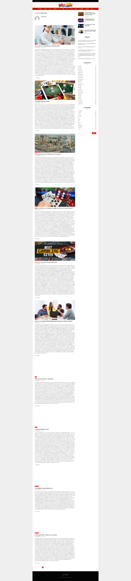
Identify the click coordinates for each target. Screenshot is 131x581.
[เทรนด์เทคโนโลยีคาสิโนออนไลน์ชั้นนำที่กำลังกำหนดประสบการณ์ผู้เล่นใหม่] (81, 31)
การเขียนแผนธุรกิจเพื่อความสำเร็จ (42, 429)
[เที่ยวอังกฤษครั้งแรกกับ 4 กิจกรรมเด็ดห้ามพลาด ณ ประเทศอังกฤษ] (55, 143)
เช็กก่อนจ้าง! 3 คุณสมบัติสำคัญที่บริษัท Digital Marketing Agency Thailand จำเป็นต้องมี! (54, 321)
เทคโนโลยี (87, 8)
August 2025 (80, 80)
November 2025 (80, 75)
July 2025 (79, 82)
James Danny (43, 16)
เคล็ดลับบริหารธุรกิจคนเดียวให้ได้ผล (83, 58)
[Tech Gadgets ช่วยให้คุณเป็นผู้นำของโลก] (55, 477)
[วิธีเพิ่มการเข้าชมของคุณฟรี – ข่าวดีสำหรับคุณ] (55, 368)
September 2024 (80, 84)
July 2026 (79, 66)
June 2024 (79, 85)
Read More (37, 77)
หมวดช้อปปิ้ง (81, 8)
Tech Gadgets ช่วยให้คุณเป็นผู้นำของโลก (44, 488)
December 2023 (80, 92)
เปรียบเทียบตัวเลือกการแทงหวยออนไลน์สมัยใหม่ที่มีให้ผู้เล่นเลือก (90, 20)
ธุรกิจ (67, 8)
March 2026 (80, 69)
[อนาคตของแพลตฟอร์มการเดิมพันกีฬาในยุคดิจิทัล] (81, 26)
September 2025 (80, 79)
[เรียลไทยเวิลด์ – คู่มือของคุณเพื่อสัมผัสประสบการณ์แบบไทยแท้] (65, 5)
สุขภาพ (71, 8)
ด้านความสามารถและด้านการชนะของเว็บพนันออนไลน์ (46, 262)
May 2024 (79, 87)
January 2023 (80, 103)
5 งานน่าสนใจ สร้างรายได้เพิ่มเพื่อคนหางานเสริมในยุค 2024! (47, 46)
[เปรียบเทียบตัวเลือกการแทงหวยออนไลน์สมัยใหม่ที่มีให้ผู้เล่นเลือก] (81, 20)
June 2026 (79, 67)
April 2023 (79, 98)
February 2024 (80, 90)
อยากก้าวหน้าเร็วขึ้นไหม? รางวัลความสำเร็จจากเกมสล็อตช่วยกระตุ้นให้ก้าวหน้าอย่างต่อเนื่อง (90, 13)
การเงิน (50, 8)
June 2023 (79, 97)
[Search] (95, 5)
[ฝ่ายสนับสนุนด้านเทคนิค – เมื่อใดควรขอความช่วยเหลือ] (55, 524)
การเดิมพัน (55, 8)
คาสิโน (63, 8)
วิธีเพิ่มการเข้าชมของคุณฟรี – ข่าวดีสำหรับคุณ (44, 379)
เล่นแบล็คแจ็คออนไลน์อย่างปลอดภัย (42, 101)
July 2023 (79, 95)
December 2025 (80, 74)
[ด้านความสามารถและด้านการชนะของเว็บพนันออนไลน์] (55, 251)
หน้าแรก (76, 8)
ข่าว (59, 8)
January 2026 (80, 72)
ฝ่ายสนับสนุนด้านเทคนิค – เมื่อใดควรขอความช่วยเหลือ (46, 535)
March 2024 (80, 89)
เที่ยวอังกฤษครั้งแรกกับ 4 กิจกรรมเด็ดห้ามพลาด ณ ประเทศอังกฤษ (48, 154)
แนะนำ (92, 8)
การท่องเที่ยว (40, 8)
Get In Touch (37, 1)
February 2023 (80, 102)
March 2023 (80, 100)
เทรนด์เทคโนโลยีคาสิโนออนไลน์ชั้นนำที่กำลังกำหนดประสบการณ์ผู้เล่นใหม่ (90, 31)
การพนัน (45, 8)
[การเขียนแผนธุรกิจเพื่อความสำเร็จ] (55, 418)
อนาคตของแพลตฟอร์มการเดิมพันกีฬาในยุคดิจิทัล (90, 25)
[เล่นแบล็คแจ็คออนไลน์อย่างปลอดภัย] (55, 90)
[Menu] (35, 5)
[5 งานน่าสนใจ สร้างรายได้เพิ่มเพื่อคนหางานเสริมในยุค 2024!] (55, 35)
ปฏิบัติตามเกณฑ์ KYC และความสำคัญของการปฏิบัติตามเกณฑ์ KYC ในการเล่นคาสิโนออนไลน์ (54, 208)
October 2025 (80, 77)
